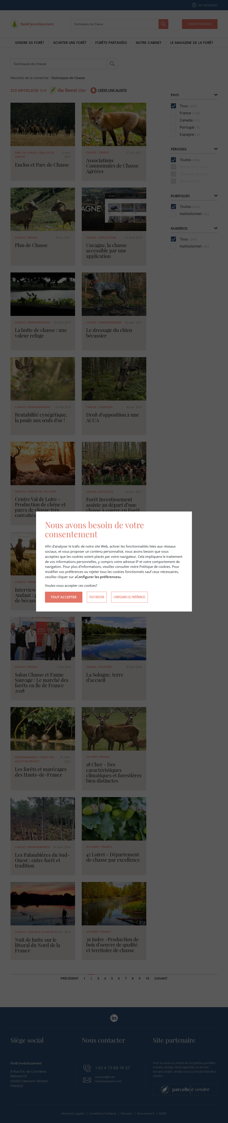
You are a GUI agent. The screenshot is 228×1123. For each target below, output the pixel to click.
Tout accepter (64, 597)
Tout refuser (96, 597)
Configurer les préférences (129, 597)
